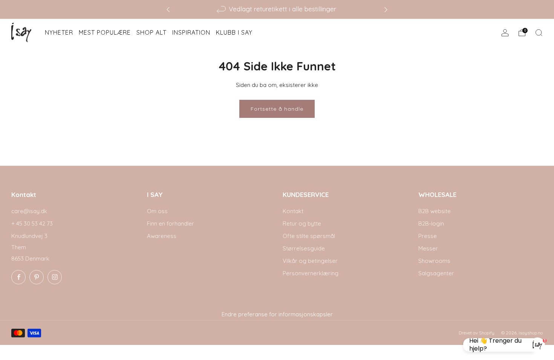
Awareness (161, 235)
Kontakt (293, 211)
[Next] (386, 9)
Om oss (157, 211)
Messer (428, 248)
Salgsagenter (436, 273)
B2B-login (431, 223)
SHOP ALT (151, 32)
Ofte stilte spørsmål (309, 235)
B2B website (434, 211)
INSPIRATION (191, 32)
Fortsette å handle (277, 108)
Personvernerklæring (310, 273)
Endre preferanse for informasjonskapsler (277, 314)
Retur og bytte (302, 223)
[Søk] (539, 33)
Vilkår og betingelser (310, 260)
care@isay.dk (29, 211)
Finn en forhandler (170, 223)
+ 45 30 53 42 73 (32, 223)
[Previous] (168, 9)
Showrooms (434, 260)
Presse (427, 235)
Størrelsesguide (304, 248)
